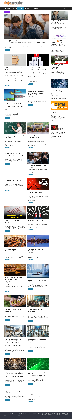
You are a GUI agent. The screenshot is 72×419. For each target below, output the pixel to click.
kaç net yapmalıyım (33, 376)
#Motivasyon (15, 73)
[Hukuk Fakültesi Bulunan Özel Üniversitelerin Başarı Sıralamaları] (15, 264)
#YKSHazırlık (22, 76)
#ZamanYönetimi (11, 78)
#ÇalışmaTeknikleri (8, 72)
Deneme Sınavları (49, 414)
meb (15, 43)
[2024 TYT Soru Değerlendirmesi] (38, 264)
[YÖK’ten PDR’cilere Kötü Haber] (38, 152)
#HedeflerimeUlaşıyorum (9, 73)
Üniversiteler (50, 413)
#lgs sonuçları (24, 42)
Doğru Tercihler (61, 23)
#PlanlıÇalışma (20, 73)
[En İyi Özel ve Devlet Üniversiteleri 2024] (15, 235)
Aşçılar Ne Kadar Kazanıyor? (13, 372)
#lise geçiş (28, 42)
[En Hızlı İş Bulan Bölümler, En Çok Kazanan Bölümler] (38, 122)
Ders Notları (66, 414)
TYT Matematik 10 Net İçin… (36, 68)
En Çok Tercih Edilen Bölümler (14, 180)
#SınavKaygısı (12, 75)
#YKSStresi (6, 78)
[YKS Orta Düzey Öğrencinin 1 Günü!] (15, 54)
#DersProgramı (13, 72)
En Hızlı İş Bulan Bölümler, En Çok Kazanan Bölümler (38, 136)
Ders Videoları (61, 414)
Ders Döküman (35, 8)
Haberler (9, 8)
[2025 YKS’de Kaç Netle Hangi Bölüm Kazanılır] (38, 358)
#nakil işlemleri (38, 42)
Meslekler (39, 413)
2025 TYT (15, 413)
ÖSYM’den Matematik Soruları (57, 111)
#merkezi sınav (32, 42)
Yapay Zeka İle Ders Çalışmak (13, 391)
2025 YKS (14, 8)
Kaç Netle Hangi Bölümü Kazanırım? (27, 413)
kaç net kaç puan (38, 375)
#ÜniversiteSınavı (7, 76)
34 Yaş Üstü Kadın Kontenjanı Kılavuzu (57, 43)
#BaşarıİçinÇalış (20, 71)
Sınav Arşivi (27, 8)
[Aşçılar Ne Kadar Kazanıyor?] (15, 358)
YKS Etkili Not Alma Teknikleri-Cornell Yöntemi (37, 392)
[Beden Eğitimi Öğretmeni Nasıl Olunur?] (38, 325)
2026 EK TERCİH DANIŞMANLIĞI (56, 21)
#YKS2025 (17, 76)
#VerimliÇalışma (13, 76)
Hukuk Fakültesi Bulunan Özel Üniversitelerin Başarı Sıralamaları (14, 279)
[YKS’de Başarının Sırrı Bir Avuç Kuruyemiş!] (15, 296)
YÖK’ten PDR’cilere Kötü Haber (37, 165)
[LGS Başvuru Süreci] (26, 14)
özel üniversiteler (13, 284)
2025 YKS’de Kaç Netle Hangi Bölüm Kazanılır (36, 373)
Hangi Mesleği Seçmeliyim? (36, 220)
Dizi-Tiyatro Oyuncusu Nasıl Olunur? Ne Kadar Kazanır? (13, 340)
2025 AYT (19, 413)
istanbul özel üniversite (17, 282)
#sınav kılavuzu (7, 43)
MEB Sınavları (44, 414)
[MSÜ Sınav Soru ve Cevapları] (54, 125)
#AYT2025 (13, 71)
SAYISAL (42, 413)
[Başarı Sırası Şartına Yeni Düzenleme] (15, 207)
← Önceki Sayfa (7, 408)
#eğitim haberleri (15, 42)
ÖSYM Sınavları (65, 413)
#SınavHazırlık (7, 75)
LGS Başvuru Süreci (11, 41)
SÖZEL (46, 413)
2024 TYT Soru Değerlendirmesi (37, 280)
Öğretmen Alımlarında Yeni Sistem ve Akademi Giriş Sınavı (14, 154)
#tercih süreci (12, 43)
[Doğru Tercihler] (13, 1)
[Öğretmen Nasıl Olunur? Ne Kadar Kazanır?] (38, 296)
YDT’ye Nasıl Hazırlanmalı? (13, 103)
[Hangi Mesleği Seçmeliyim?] (38, 207)
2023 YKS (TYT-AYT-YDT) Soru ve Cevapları (59, 132)
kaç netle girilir (39, 376)
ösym (15, 78)
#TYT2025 (21, 75)
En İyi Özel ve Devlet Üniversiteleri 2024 (11, 250)
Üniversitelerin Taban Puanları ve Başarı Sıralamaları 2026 (57, 66)
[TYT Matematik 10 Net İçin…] (38, 54)
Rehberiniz (20, 8)
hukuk (13, 282)
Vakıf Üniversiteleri (55, 413)
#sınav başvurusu (43, 42)
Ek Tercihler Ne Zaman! (35, 192)
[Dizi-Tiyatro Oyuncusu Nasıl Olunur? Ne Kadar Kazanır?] (15, 325)
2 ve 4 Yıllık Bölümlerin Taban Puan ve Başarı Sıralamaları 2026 (58, 90)
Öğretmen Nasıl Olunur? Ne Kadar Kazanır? (36, 310)
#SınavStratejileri (17, 75)
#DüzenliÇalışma (19, 72)
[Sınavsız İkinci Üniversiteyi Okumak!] (38, 235)
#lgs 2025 (19, 42)
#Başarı (16, 71)
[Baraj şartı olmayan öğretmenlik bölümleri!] (15, 122)
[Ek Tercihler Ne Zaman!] (38, 179)
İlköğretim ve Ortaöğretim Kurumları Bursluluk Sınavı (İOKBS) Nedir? (36, 93)
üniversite (18, 284)
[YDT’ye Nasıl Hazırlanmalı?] (15, 90)
